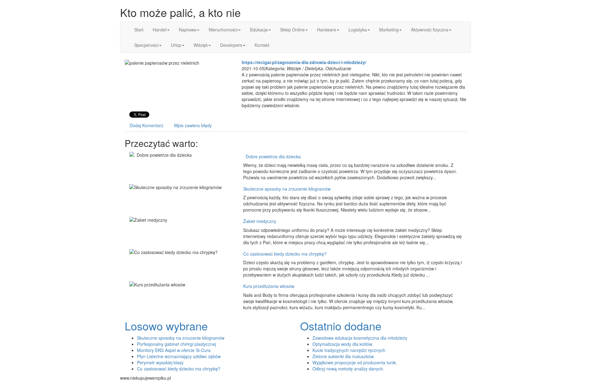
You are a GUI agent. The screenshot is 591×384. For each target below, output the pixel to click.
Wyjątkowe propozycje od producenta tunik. (354, 362)
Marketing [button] (389, 29)
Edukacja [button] (259, 29)
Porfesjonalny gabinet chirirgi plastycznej (176, 344)
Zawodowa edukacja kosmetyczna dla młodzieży (359, 338)
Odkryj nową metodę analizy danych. (348, 369)
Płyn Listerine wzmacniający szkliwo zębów (179, 356)
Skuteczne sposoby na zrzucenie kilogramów (287, 189)
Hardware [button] (326, 29)
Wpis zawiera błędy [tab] (193, 125)
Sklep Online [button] (292, 29)
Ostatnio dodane (340, 325)
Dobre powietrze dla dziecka (272, 156)
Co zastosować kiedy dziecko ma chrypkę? (285, 254)
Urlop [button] (176, 45)
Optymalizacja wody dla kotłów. (342, 344)
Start (138, 29)
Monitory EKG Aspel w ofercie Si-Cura (174, 350)
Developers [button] (231, 45)
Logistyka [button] (357, 29)
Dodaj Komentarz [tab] (146, 125)
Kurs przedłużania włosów (268, 286)
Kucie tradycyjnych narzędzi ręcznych (348, 350)
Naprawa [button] (187, 29)
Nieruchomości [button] (223, 29)
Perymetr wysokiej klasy (160, 362)
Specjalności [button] (146, 45)
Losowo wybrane (166, 325)
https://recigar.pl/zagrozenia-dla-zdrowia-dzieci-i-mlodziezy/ (304, 62)
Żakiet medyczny (259, 221)
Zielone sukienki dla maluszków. (343, 356)
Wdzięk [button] (201, 45)
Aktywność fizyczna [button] (429, 29)
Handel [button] (160, 29)
